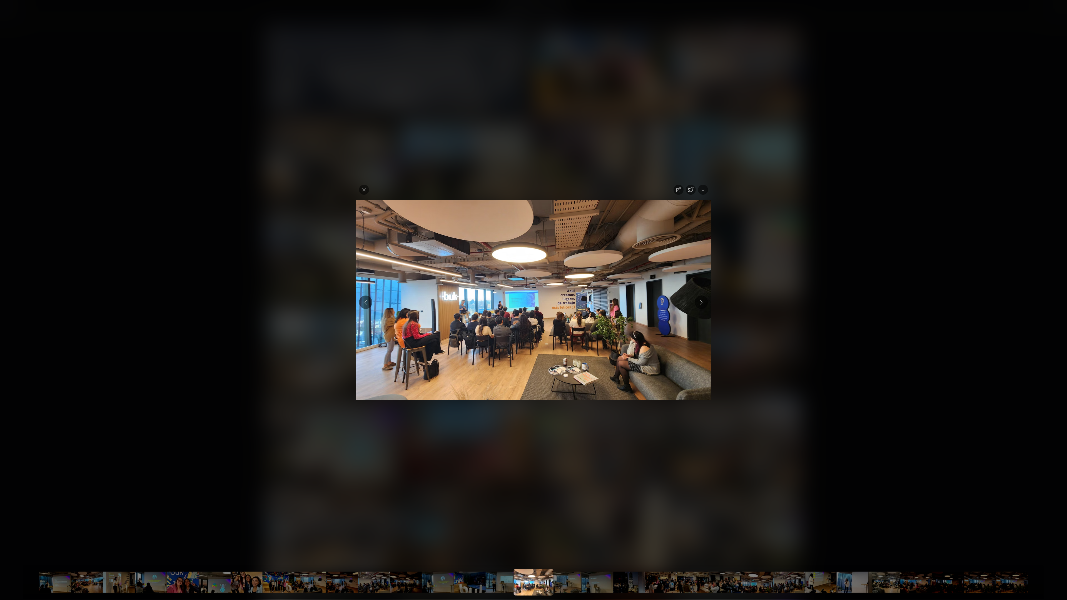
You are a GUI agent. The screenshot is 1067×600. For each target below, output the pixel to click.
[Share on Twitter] (691, 190)
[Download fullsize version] (703, 190)
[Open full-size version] (679, 190)
